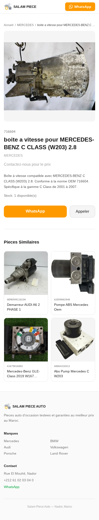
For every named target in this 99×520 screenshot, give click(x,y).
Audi (7, 447)
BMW (54, 441)
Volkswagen (59, 447)
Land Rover (59, 453)
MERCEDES (25, 25)
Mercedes (11, 441)
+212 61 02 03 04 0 (19, 480)
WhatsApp (82, 7)
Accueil (8, 25)
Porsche (10, 453)
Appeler (82, 211)
